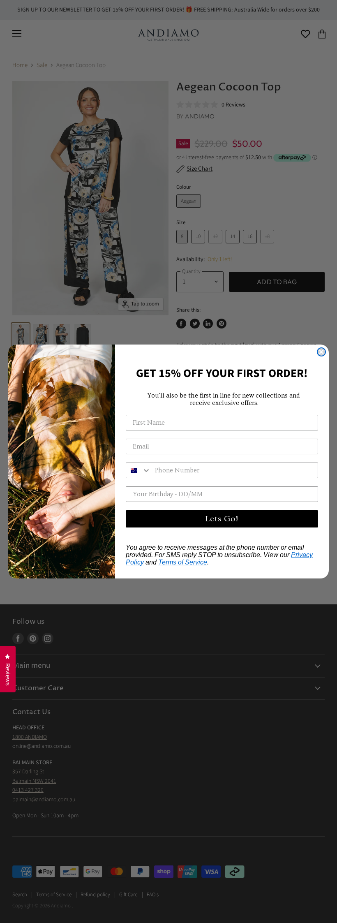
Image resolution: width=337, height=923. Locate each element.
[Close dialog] (321, 352)
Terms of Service (182, 562)
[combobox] (138, 470)
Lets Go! (221, 518)
